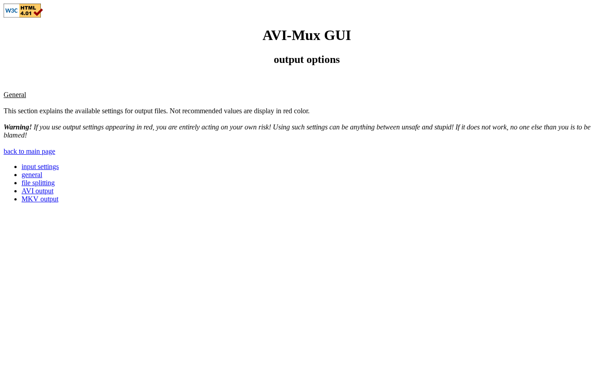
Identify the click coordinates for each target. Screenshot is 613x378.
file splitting (38, 183)
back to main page (29, 151)
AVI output (37, 191)
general (32, 174)
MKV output (40, 199)
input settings (40, 166)
